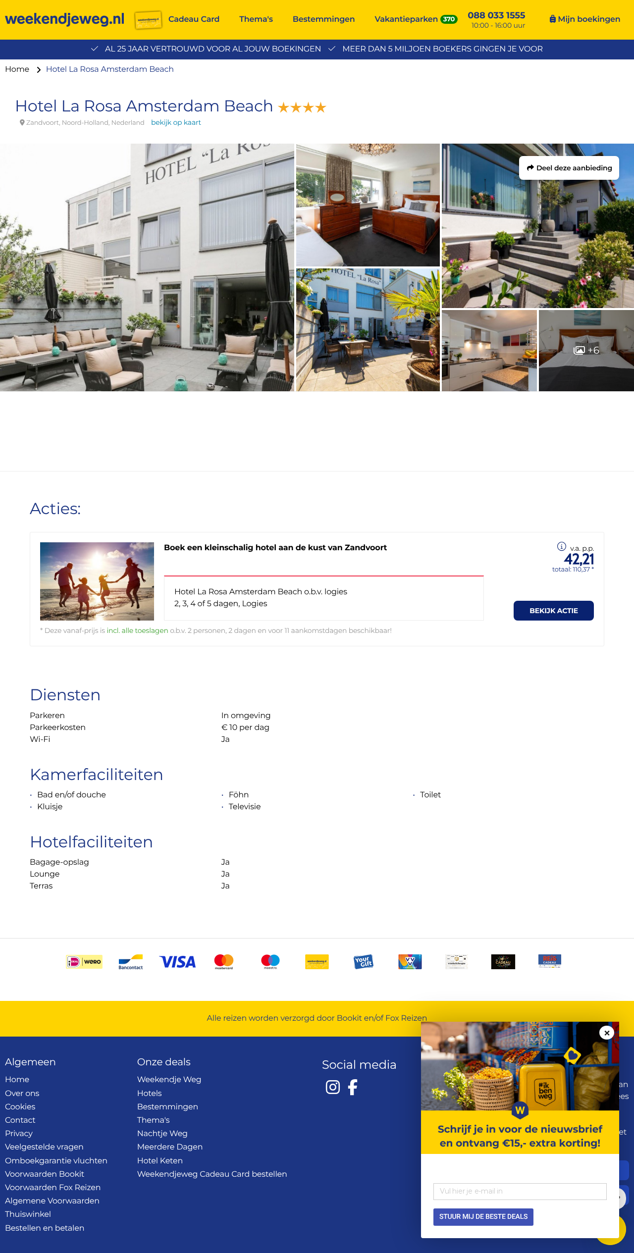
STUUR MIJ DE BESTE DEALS (483, 1217)
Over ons (22, 1093)
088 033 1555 (496, 15)
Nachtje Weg (162, 1134)
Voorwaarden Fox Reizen (53, 1188)
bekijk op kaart (176, 122)
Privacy (19, 1134)
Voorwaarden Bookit (44, 1174)
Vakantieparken (406, 19)
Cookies (20, 1107)
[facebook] (353, 1087)
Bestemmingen (324, 19)
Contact (20, 1120)
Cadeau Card (193, 19)
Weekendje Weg (169, 1080)
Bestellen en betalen (44, 1228)
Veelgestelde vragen (44, 1147)
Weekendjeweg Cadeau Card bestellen (212, 1174)
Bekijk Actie (553, 610)
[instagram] (333, 1087)
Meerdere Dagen (170, 1147)
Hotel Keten (160, 1161)
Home (18, 69)
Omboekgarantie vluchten (56, 1161)
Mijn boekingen (588, 19)
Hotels (149, 1093)
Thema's (256, 19)
